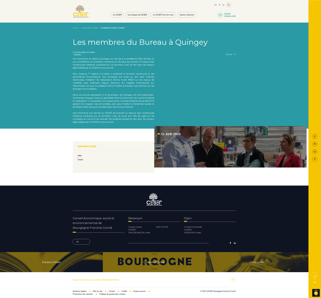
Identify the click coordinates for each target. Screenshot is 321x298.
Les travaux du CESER (137, 15)
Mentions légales (80, 291)
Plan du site (97, 291)
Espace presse (51, 262)
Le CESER (117, 15)
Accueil (75, 28)
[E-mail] (314, 151)
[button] (230, 54)
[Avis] (314, 144)
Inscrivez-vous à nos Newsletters (96, 279)
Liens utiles (257, 262)
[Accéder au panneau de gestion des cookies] (316, 293)
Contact (112, 291)
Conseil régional (154, 262)
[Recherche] (228, 5)
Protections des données (83, 294)
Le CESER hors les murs (163, 15)
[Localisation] (314, 159)
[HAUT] (314, 275)
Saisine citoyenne (187, 15)
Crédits (124, 291)
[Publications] (314, 136)
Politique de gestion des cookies (112, 294)
